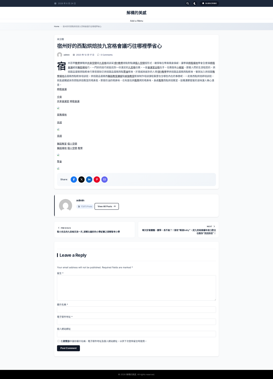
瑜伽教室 (129, 76)
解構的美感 (136, 12)
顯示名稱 (62, 304)
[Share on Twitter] (81, 179)
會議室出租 (154, 67)
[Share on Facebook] (74, 179)
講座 (119, 76)
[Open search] (188, 3)
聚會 (125, 71)
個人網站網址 (64, 328)
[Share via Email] (104, 179)
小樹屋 (180, 67)
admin (67, 55)
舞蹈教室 (112, 76)
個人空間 (140, 63)
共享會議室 (63, 101)
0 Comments (106, 55)
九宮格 (102, 63)
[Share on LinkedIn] (89, 179)
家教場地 (62, 114)
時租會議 (62, 89)
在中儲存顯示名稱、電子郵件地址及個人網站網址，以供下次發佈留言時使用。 (104, 341)
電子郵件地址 (65, 316)
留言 (60, 273)
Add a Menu (136, 20)
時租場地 (193, 63)
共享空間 (92, 63)
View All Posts (105, 206)
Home (56, 26)
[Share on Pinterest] (97, 179)
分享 (59, 97)
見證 (59, 122)
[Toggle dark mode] (195, 3)
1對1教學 (118, 63)
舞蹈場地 (82, 67)
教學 (77, 63)
